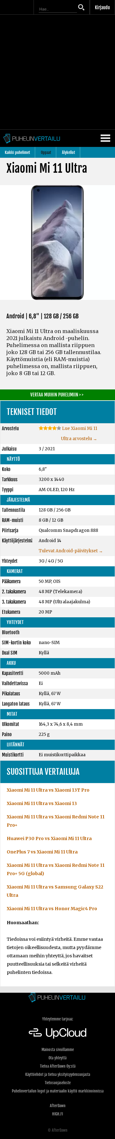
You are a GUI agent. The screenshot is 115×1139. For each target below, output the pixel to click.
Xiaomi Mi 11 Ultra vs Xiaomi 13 (42, 803)
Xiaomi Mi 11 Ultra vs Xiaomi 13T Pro (48, 790)
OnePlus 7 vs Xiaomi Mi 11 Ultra (42, 852)
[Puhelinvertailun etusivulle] (57, 998)
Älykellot (68, 152)
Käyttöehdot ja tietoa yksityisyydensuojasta (57, 1074)
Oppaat (46, 152)
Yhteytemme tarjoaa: (57, 1019)
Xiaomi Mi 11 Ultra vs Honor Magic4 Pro (52, 908)
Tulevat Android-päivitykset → (71, 551)
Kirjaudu (102, 7)
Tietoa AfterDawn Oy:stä (57, 1066)
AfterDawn (57, 1105)
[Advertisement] (57, 72)
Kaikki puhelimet (17, 152)
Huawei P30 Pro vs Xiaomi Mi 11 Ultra (49, 838)
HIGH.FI (57, 1114)
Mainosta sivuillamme (58, 1049)
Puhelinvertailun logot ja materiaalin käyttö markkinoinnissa (57, 1091)
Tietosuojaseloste (58, 1082)
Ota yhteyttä (57, 1058)
